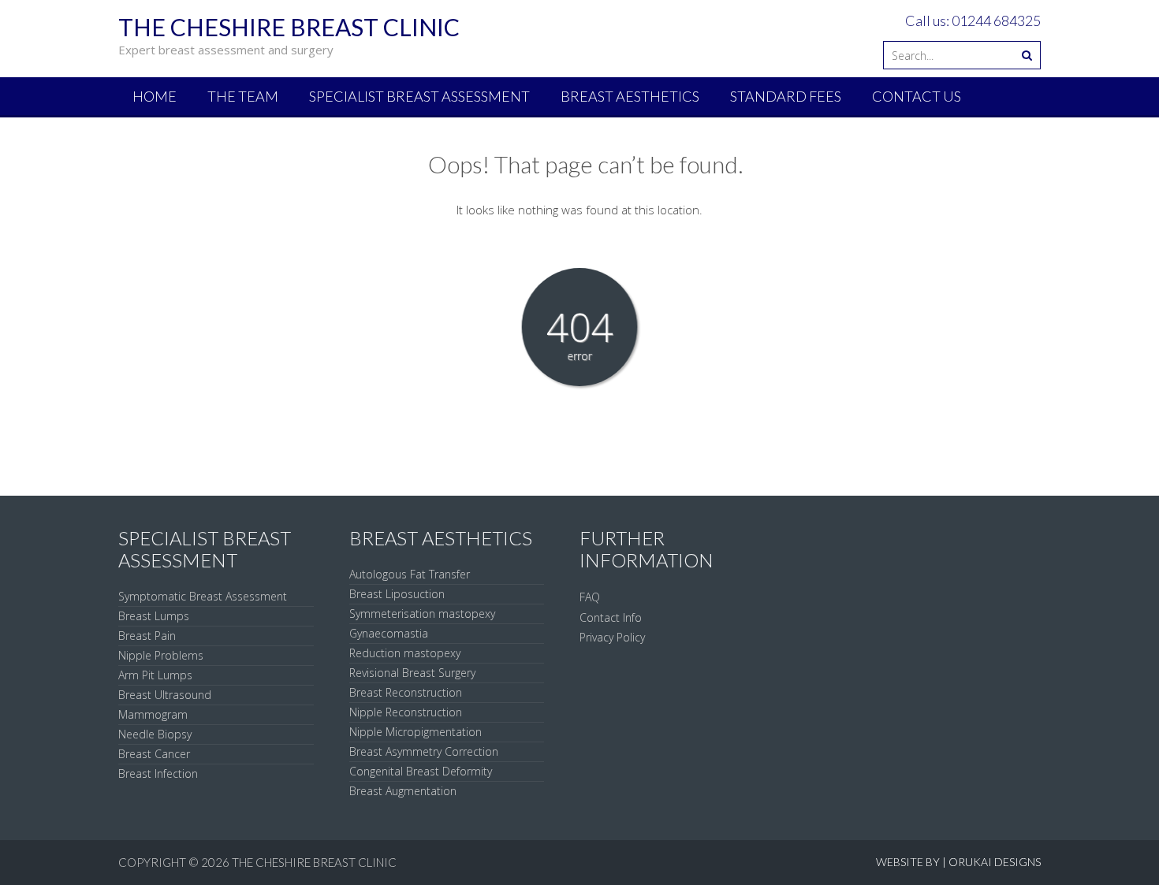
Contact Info (611, 617)
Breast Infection (158, 773)
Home (154, 96)
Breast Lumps (153, 615)
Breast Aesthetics (630, 96)
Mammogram (153, 714)
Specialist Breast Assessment (419, 96)
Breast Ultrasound (164, 694)
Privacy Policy (612, 637)
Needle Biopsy (155, 734)
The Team (242, 96)
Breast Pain (147, 635)
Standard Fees (785, 96)
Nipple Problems (160, 655)
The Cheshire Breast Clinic (314, 862)
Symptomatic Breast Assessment (202, 596)
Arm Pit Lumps (155, 674)
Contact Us (916, 96)
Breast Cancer (154, 753)
